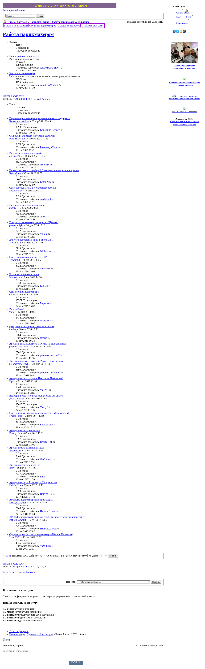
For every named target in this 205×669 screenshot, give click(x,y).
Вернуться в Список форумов (19, 572)
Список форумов (19, 631)
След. (8, 555)
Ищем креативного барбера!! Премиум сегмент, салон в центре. (44, 170)
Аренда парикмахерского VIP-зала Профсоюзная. (36, 361)
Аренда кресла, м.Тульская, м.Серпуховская (33, 482)
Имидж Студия (17, 502)
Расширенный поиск (14, 10)
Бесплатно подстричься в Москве (184, 98)
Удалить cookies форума (40, 634)
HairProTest (15, 485)
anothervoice (15, 190)
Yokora (43, 234)
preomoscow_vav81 (19, 346)
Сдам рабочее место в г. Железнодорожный (33, 187)
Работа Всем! (16, 309)
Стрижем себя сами (92, 25)
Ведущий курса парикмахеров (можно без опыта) (36, 395)
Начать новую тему (13, 96)
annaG (12, 208)
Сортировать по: (55, 555)
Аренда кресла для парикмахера (26, 447)
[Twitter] (177, 31)
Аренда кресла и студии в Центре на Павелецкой (36, 378)
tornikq (12, 329)
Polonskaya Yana (18, 138)
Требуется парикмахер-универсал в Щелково (33, 222)
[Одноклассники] (181, 31)
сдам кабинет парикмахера (24, 291)
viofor (12, 312)
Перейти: (71, 581)
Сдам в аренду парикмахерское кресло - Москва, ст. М (39, 413)
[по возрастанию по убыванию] (103, 555)
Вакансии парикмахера (22, 73)
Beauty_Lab (15, 433)
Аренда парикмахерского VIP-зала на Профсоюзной (37, 343)
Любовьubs (15, 450)
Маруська (14, 277)
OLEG (12, 294)
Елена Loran (16, 415)
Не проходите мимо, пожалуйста (27, 205)
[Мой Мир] (184, 31)
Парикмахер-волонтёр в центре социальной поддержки (39, 118)
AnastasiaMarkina (49, 85)
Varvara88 (14, 260)
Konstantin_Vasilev (19, 121)
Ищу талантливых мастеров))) (25, 153)
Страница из (23, 98)
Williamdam (15, 242)
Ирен (12, 381)
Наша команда (17, 634)
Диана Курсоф (17, 398)
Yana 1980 (14, 537)
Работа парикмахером (16, 25)
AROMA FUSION (50, 67)
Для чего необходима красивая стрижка (31, 239)
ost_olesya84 (15, 156)
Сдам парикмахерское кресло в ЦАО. (29, 257)
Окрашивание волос (68, 25)
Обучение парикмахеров (42, 25)
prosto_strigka (16, 225)
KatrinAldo (15, 173)
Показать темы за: (22, 555)
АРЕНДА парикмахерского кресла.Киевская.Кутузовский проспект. (46, 517)
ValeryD (44, 389)
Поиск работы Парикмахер (24, 56)
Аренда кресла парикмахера (24, 430)
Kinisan (44, 286)
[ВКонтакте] (174, 31)
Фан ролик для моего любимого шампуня (32, 135)
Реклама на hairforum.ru (15, 651)
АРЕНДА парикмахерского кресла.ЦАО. (31, 499)
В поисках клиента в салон (24, 274)
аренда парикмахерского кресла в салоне (31, 326)
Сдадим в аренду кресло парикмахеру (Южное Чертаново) (41, 534)
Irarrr (11, 467)
